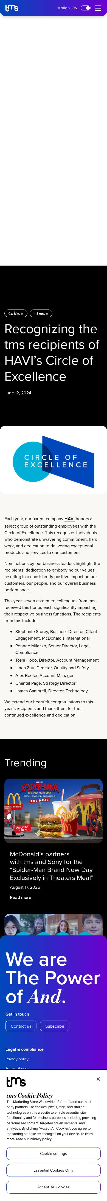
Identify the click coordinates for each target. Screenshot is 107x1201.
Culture (16, 313)
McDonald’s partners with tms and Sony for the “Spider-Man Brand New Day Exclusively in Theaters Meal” (52, 866)
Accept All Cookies (53, 1187)
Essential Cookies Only (53, 1170)
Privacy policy (41, 1139)
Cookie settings (53, 1153)
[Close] (98, 1079)
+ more (41, 313)
